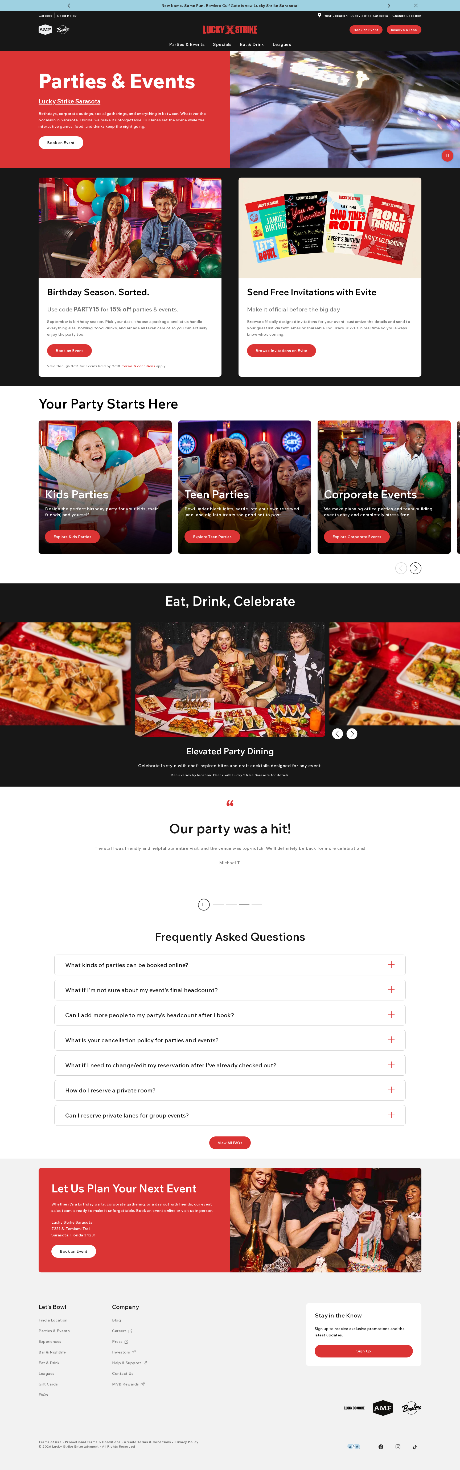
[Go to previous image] (401, 568)
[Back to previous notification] (70, 5)
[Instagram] (398, 1446)
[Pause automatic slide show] (204, 905)
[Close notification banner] (417, 5)
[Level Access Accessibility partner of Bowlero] (354, 1446)
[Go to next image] (415, 568)
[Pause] (447, 156)
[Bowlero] (62, 29)
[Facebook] (381, 1446)
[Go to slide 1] (218, 904)
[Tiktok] (414, 1447)
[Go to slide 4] (257, 904)
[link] (366, 29)
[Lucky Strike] (354, 1408)
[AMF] (45, 29)
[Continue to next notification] (390, 5)
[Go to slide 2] (231, 904)
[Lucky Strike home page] (230, 29)
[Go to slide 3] (244, 904)
